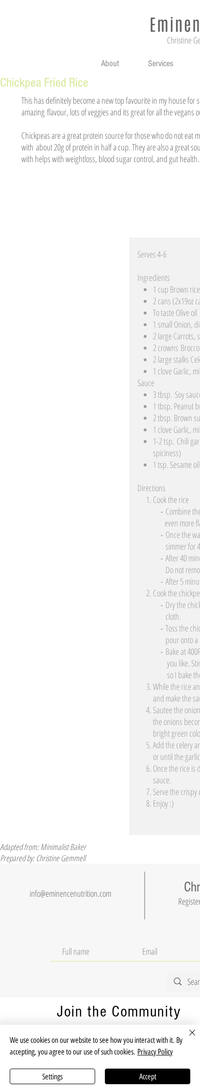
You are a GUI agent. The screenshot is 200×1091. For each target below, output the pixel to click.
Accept (147, 1076)
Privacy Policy (155, 1051)
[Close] (186, 1038)
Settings (52, 1076)
